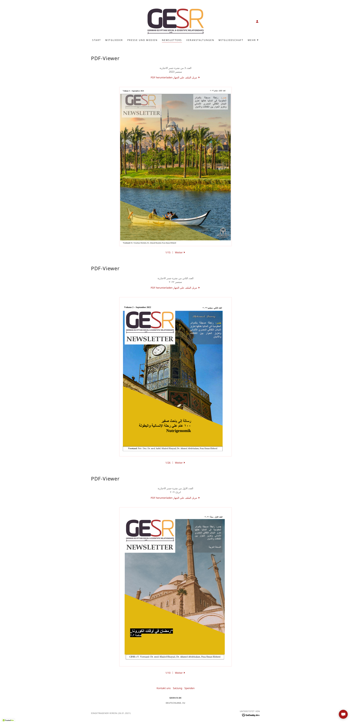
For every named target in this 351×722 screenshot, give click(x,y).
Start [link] (96, 40)
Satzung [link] (177, 688)
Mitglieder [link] (114, 40)
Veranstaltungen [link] (200, 40)
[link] (175, 21)
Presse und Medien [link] (142, 40)
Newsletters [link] (172, 40)
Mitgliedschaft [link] (231, 40)
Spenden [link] (189, 688)
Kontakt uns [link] (164, 688)
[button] (257, 21)
